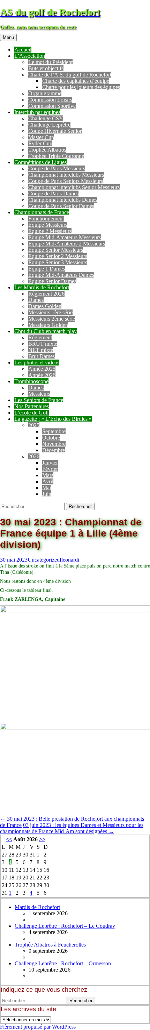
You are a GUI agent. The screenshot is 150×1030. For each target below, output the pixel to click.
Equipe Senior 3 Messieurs (57, 262)
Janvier (50, 463)
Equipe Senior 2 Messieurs (57, 256)
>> (42, 839)
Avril (47, 481)
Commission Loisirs (50, 100)
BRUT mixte (42, 344)
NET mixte (40, 350)
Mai (46, 488)
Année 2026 (41, 375)
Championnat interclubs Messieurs (66, 175)
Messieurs (39, 394)
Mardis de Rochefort (37, 907)
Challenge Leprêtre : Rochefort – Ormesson (63, 963)
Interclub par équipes (37, 112)
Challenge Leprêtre (49, 125)
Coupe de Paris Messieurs (56, 168)
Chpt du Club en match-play (45, 331)
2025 (33, 425)
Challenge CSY (45, 118)
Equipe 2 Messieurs (50, 231)
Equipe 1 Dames (46, 269)
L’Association (29, 56)
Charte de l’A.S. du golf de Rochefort (69, 75)
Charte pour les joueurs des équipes (81, 87)
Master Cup (41, 137)
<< (9, 839)
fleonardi (69, 560)
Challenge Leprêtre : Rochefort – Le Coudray (65, 926)
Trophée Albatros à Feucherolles (50, 945)
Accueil (22, 50)
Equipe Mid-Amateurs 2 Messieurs (66, 244)
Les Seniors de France (38, 400)
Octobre (51, 438)
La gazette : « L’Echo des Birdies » (53, 419)
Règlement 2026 (46, 294)
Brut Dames (41, 356)
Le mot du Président (50, 62)
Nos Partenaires (31, 406)
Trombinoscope (31, 381)
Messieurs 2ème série (51, 319)
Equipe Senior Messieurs (55, 250)
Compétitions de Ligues (40, 162)
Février (50, 469)
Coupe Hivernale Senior (55, 131)
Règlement (40, 337)
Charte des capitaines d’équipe (75, 81)
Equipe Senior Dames (52, 281)
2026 (33, 456)
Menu (8, 37)
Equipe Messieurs (47, 225)
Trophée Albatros (47, 150)
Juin (46, 494)
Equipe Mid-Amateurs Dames (61, 275)
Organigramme (44, 93)
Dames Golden (44, 306)
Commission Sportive (52, 106)
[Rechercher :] (33, 506)
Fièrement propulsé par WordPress (38, 1027)
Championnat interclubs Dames (62, 200)
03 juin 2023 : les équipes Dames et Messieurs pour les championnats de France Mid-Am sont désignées (71, 828)
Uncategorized (44, 560)
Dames (36, 300)
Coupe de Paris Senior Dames (61, 206)
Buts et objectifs (45, 68)
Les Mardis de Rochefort (41, 287)
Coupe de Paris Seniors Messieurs (65, 181)
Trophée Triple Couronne (56, 156)
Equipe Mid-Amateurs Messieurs (64, 237)
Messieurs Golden (48, 325)
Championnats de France (41, 212)
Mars (47, 475)
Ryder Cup (40, 143)
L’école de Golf (31, 413)
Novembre (54, 444)
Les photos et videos (36, 362)
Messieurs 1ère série (50, 312)
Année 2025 (41, 369)
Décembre (53, 450)
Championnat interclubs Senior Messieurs (74, 187)
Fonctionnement (46, 219)
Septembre (54, 431)
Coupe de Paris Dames (53, 193)
